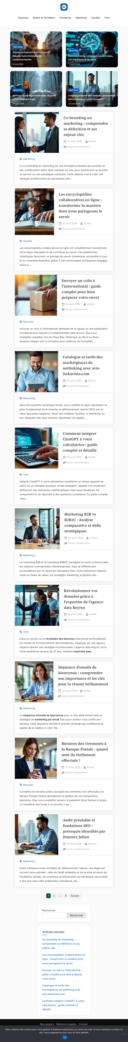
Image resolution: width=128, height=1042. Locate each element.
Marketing (81, 17)
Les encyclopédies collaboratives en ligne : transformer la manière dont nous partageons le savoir (80, 205)
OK (64, 1037)
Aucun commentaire (78, 147)
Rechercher (48, 910)
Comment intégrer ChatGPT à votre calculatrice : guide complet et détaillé (63, 1005)
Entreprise (65, 17)
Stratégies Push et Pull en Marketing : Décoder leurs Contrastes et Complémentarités (32, 56)
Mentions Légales (66, 1024)
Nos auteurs (47, 1024)
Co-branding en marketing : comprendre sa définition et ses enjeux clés (61, 943)
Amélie (92, 141)
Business (23, 17)
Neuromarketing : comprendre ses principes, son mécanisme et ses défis (90, 58)
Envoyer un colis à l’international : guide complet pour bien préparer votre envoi (62, 974)
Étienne (92, 380)
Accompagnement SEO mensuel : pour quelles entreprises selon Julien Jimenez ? (91, 97)
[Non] (124, 1033)
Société (95, 17)
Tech (107, 17)
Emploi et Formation (44, 17)
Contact (83, 1024)
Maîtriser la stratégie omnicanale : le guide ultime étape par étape (34, 97)
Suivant (75, 895)
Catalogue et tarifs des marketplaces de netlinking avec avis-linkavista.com (61, 989)
